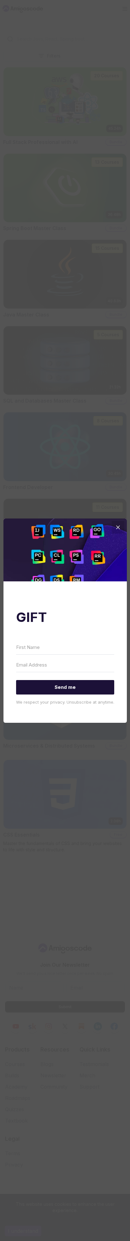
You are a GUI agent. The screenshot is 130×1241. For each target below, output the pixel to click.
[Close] (118, 527)
